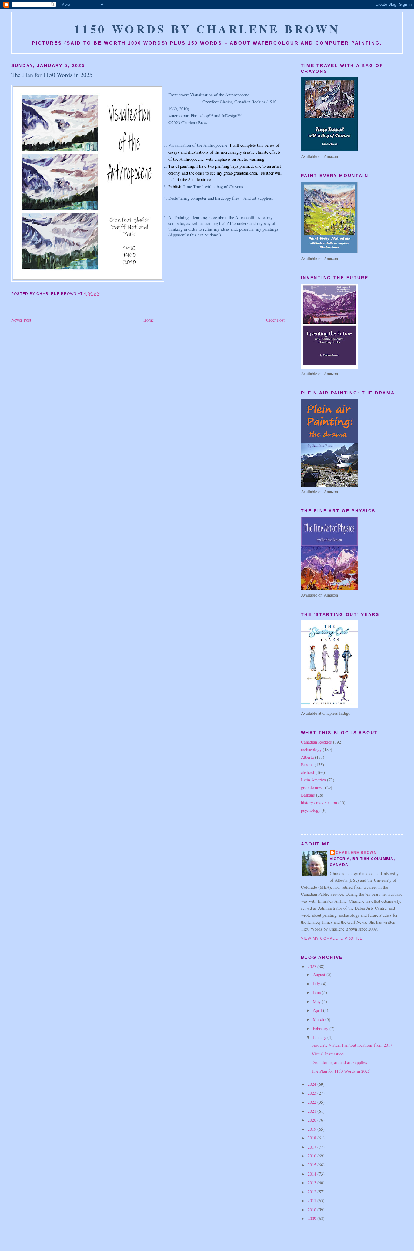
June (317, 992)
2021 (312, 1111)
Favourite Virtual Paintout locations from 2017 (352, 1045)
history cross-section (319, 802)
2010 (312, 1210)
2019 (312, 1129)
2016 (312, 1156)
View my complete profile (332, 938)
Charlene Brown (356, 853)
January (320, 1037)
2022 (312, 1102)
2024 (312, 1084)
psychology (310, 810)
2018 (312, 1138)
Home (148, 320)
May (317, 1001)
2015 (312, 1165)
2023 (312, 1093)
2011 (312, 1200)
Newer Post (21, 320)
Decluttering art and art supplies (339, 1062)
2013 (312, 1183)
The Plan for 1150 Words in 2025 (51, 75)
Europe (307, 765)
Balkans (308, 795)
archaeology (311, 749)
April (318, 1010)
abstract (307, 772)
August (319, 974)
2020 (312, 1120)
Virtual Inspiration (328, 1054)
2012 (312, 1192)
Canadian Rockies (316, 742)
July (317, 983)
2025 (312, 966)
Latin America (313, 780)
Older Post (275, 320)
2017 (312, 1147)
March (319, 1019)
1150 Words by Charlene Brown (207, 28)
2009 (312, 1218)
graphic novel (312, 787)
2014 (312, 1174)
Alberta (307, 757)
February (321, 1028)
